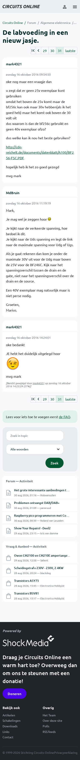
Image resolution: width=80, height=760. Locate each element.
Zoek (54, 463)
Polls (46, 726)
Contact (8, 737)
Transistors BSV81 (26, 593)
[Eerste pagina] (33, 50)
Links (6, 732)
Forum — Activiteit (19, 481)
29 (45, 50)
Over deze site (52, 720)
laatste (70, 50)
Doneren (14, 693)
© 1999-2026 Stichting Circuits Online (28, 752)
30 (52, 50)
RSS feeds (49, 732)
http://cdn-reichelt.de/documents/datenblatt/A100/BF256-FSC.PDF (40, 152)
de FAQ (64, 417)
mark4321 (14, 63)
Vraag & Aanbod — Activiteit (26, 546)
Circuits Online (13, 23)
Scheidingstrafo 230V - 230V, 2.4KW (38, 568)
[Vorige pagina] (38, 50)
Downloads (10, 726)
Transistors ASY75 (26, 581)
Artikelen (9, 715)
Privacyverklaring (65, 752)
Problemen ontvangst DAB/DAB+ (37, 503)
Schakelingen (11, 720)
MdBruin (12, 192)
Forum (31, 23)
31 (60, 50)
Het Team (49, 715)
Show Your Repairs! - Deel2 (32, 528)
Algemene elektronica (55, 23)
